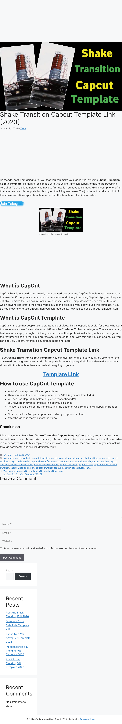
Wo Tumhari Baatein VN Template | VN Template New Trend (33, 471)
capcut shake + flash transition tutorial (50, 461)
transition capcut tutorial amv (76, 468)
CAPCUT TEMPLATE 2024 (16, 455)
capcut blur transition (86, 458)
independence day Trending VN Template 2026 (17, 650)
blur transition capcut (56, 458)
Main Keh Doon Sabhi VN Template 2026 (17, 625)
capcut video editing (20, 468)
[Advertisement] (61, 21)
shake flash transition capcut (46, 468)
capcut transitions (68, 464)
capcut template (100, 461)
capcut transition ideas (21, 464)
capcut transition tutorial (46, 464)
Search (10, 570)
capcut (71, 458)
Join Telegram (12, 203)
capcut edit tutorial (20, 461)
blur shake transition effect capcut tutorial (24, 458)
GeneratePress (88, 719)
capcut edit (104, 458)
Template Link (61, 374)
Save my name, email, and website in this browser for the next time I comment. (50, 548)
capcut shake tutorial (80, 461)
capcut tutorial (86, 464)
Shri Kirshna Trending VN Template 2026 (15, 663)
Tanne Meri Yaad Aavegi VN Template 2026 (18, 638)
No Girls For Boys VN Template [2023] (22, 474)
